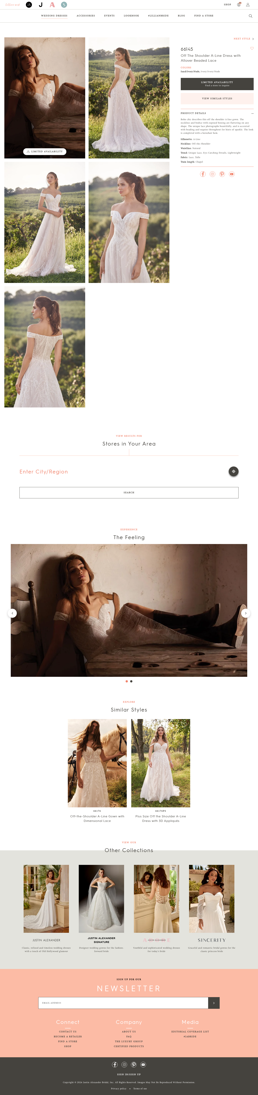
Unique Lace (195, 153)
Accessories (86, 16)
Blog (181, 16)
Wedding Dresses (54, 16)
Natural (196, 148)
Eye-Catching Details (214, 153)
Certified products (129, 1046)
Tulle (197, 157)
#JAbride (190, 1037)
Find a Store (204, 16)
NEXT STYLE (242, 39)
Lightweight (234, 153)
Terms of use (140, 1089)
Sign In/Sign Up (129, 1074)
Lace (191, 157)
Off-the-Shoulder (201, 144)
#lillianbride (158, 16)
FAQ (129, 1037)
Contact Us (68, 1032)
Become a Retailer (68, 1037)
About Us (129, 1032)
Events (109, 16)
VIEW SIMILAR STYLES (217, 99)
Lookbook (131, 16)
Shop (227, 5)
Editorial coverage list (190, 1032)
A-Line (196, 139)
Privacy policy (119, 1089)
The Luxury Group (129, 1041)
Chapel (199, 162)
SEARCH (129, 493)
